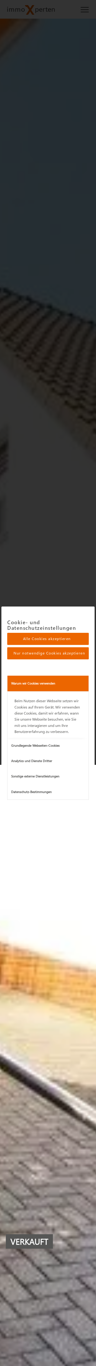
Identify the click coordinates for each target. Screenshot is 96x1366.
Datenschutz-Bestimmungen (31, 792)
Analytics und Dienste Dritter (31, 761)
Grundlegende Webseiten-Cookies (35, 745)
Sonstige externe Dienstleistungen (35, 776)
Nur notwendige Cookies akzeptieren (49, 653)
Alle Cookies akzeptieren (47, 638)
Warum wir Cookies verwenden (33, 683)
